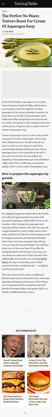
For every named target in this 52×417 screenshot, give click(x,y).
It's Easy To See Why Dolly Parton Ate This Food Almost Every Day (38, 363)
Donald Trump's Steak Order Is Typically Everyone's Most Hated (13, 363)
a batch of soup (13, 213)
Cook (4, 11)
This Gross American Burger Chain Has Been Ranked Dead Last (13, 399)
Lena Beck (8, 31)
